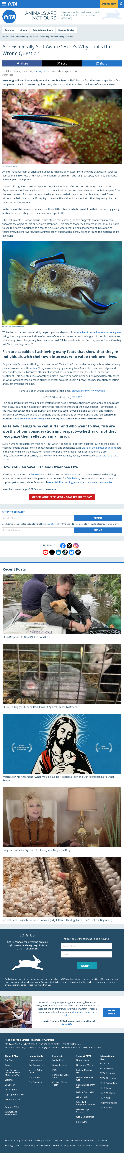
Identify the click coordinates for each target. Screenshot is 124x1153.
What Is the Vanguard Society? (85, 1103)
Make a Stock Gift (85, 1092)
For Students (35, 1077)
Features (9, 30)
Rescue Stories (66, 30)
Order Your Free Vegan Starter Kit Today (62, 497)
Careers (8, 1065)
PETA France (106, 1068)
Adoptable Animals (43, 30)
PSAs (54, 1070)
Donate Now (82, 1060)
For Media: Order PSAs (60, 1076)
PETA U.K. (105, 1063)
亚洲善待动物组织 (108, 1102)
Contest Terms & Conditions (79, 1140)
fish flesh (72, 478)
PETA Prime (11, 1089)
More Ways (81, 1121)
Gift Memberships (85, 1116)
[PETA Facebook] (63, 545)
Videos (23, 30)
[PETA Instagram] (76, 545)
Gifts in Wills (82, 1097)
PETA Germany (107, 1073)
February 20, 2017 (71, 397)
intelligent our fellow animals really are (99, 332)
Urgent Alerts (35, 1060)
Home (5, 36)
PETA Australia (107, 1092)
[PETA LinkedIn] (58, 552)
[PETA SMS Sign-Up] (52, 552)
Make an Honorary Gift (85, 1086)
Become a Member (85, 1065)
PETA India (105, 1088)
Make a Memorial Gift (84, 1078)
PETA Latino (106, 1107)
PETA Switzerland (108, 1083)
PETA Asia (105, 1097)
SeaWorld (36, 474)
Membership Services (82, 1110)
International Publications (11, 1113)
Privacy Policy (43, 1145)
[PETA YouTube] (45, 552)
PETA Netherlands (109, 1078)
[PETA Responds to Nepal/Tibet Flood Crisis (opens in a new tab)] (62, 607)
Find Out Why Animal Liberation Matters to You (13, 1072)
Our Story (9, 1060)
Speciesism (109, 447)
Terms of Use (59, 1145)
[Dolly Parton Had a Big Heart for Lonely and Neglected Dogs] (62, 820)
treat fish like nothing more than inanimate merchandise (80, 482)
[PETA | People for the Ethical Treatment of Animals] (9, 16)
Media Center (59, 1060)
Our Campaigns (36, 1065)
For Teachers (35, 1082)
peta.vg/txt (49, 524)
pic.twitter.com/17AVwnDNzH (88, 390)
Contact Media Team (59, 1083)
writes (33, 368)
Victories (9, 1079)
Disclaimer (102, 1140)
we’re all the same (92, 447)
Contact (58, 1140)
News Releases (59, 1065)
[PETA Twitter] (69, 545)
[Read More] (62, 1012)
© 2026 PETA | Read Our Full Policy (22, 1140)
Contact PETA (12, 1107)
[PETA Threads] (78, 552)
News (12, 36)
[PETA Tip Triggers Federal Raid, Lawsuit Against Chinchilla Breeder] (62, 677)
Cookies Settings (102, 1146)
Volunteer (10, 1084)
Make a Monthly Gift (84, 1071)
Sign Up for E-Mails (14, 1094)
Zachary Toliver (41, 71)
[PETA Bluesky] (71, 552)
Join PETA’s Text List (13, 1101)
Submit (98, 518)
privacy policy (11, 984)
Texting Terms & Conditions (19, 1145)
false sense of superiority (28, 418)
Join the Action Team (36, 1071)
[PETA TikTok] (65, 552)
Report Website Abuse (80, 1145)
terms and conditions (90, 979)
